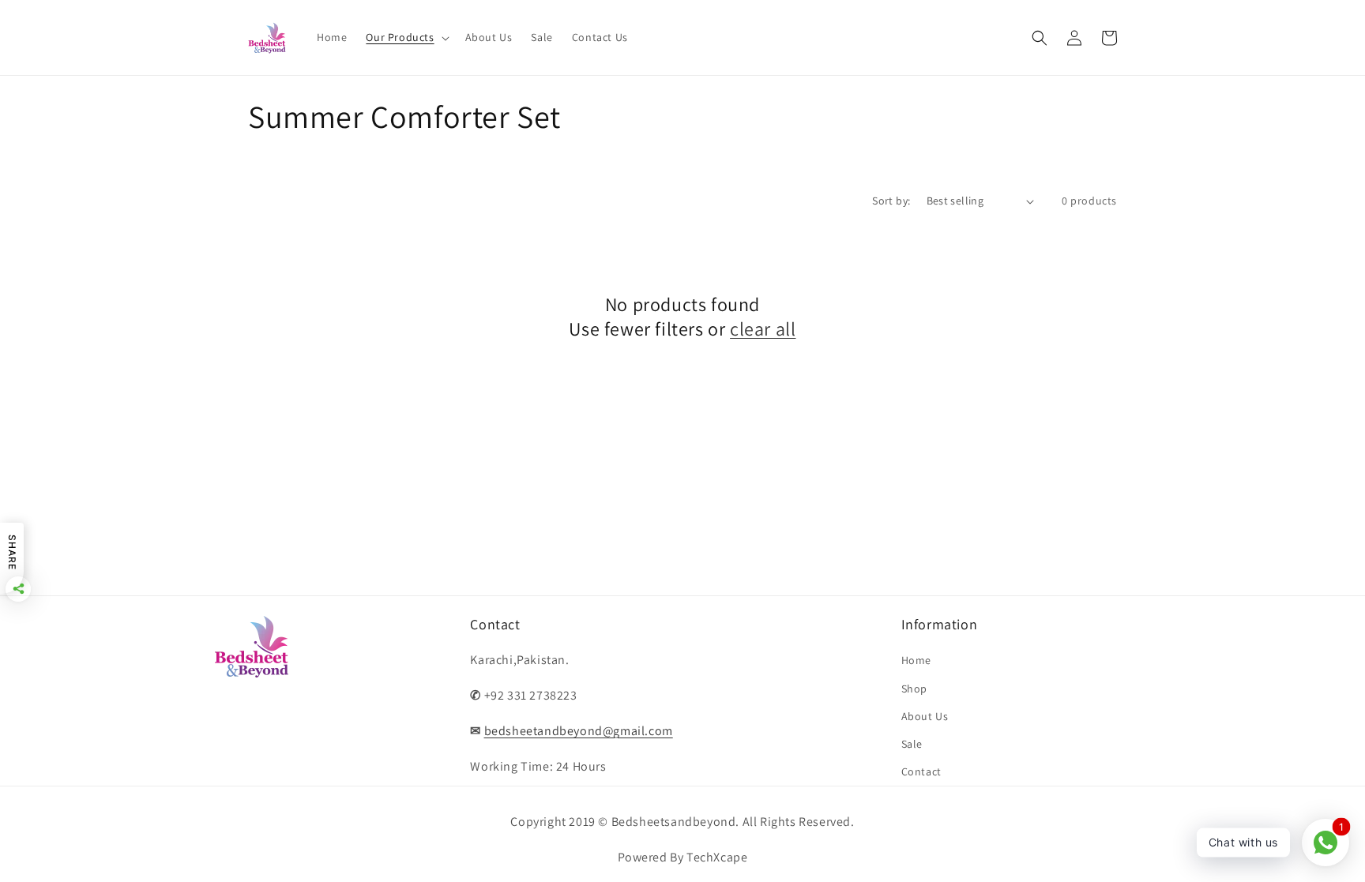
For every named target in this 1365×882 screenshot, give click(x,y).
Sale (912, 744)
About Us (925, 716)
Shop (914, 688)
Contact (921, 771)
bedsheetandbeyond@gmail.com (578, 730)
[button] (405, 37)
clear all (762, 329)
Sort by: (891, 200)
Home (916, 660)
